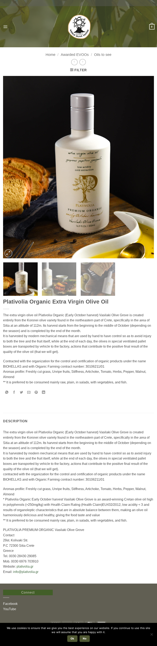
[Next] (145, 167)
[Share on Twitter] (21, 392)
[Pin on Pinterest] (36, 392)
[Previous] (11, 167)
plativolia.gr (25, 566)
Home (50, 54)
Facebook (10, 603)
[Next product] (74, 62)
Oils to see (102, 54)
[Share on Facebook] (14, 392)
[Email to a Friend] (29, 392)
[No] (151, 635)
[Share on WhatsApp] (6, 392)
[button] (5, 27)
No (84, 638)
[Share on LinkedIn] (43, 392)
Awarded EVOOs (75, 54)
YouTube (9, 609)
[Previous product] (82, 62)
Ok (72, 638)
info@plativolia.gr (25, 572)
